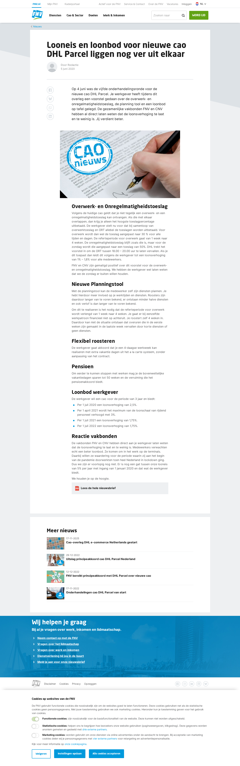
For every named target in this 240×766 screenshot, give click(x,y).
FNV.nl (36, 3)
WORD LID (198, 15)
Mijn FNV (52, 3)
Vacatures (172, 3)
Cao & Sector (75, 15)
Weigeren (41, 753)
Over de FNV (155, 3)
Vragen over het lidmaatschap (58, 644)
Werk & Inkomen (114, 15)
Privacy (76, 683)
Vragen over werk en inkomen (58, 650)
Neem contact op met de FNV (57, 638)
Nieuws (37, 26)
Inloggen (187, 3)
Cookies (64, 683)
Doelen (93, 15)
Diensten (55, 15)
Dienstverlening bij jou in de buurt (60, 656)
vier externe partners (105, 738)
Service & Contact (134, 3)
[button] (201, 3)
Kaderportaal (72, 3)
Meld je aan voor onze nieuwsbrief (61, 662)
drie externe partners (94, 729)
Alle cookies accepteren (106, 753)
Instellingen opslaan (70, 753)
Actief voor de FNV (110, 3)
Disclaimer (50, 683)
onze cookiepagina (75, 743)
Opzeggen (90, 683)
